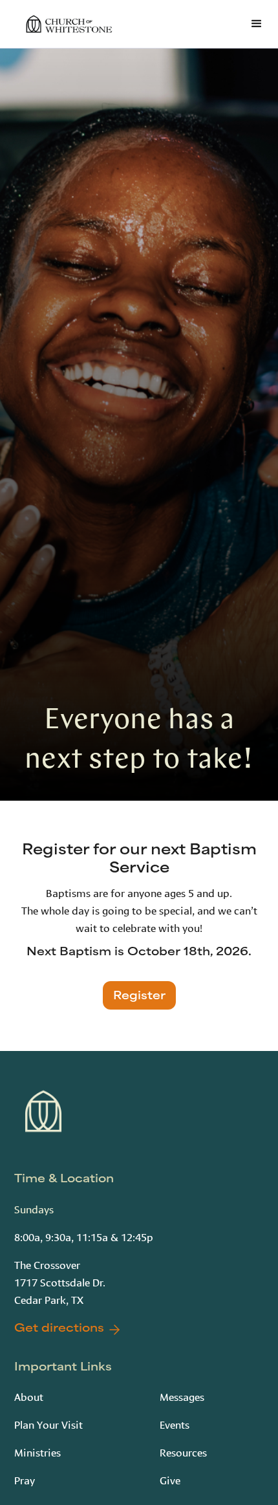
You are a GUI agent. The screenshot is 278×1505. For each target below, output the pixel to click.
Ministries (37, 1451)
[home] (66, 24)
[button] (254, 24)
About (28, 1396)
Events (174, 1423)
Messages (182, 1396)
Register (139, 996)
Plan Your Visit (48, 1423)
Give (170, 1479)
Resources (183, 1451)
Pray (24, 1479)
